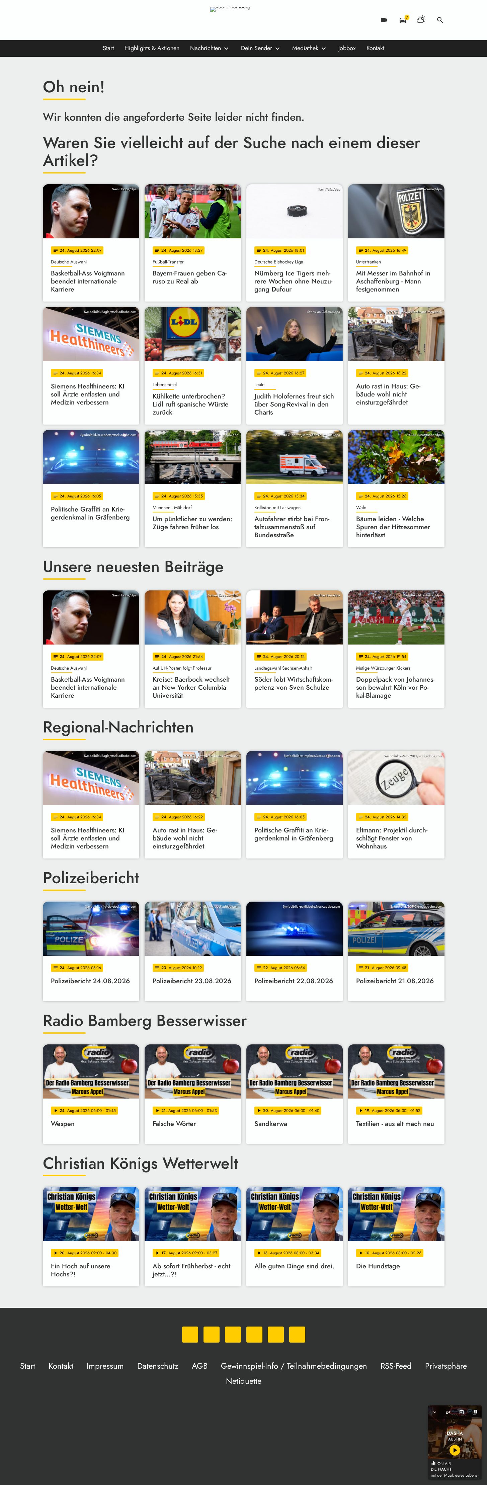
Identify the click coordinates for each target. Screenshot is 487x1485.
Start (108, 48)
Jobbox (347, 48)
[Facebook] (63, 20)
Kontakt (375, 48)
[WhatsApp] (49, 20)
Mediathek (305, 48)
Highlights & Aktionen (152, 48)
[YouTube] (89, 20)
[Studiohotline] (116, 20)
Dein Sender (256, 48)
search (440, 20)
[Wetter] (421, 20)
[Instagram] (76, 20)
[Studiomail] (103, 20)
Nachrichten (205, 48)
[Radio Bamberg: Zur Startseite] (243, 20)
